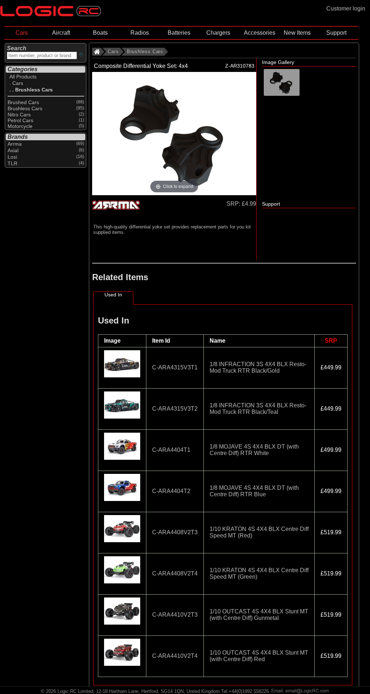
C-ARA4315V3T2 (175, 409)
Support (336, 33)
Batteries (179, 33)
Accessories (259, 33)
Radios (139, 33)
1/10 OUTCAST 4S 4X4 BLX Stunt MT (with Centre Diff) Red (259, 656)
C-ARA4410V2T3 (175, 615)
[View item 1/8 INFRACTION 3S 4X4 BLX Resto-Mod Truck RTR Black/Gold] (122, 379)
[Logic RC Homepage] (50, 14)
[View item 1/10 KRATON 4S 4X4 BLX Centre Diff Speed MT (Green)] (122, 585)
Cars (22, 33)
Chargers (218, 33)
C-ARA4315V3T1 (175, 367)
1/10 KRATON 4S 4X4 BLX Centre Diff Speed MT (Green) (259, 573)
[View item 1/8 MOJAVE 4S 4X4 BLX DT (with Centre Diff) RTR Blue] (122, 502)
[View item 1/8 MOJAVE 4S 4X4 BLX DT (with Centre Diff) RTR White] (122, 461)
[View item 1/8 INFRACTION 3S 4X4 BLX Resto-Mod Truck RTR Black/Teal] (122, 420)
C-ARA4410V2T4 (175, 656)
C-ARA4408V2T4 (175, 573)
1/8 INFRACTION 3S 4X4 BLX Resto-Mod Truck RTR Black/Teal (258, 408)
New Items (297, 33)
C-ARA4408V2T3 (175, 532)
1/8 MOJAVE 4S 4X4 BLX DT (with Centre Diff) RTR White (254, 450)
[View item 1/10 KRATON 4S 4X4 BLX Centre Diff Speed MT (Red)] (122, 543)
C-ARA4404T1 (171, 450)
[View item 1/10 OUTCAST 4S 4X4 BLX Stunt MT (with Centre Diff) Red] (122, 667)
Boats (100, 33)
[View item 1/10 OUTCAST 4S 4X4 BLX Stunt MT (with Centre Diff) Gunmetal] (122, 626)
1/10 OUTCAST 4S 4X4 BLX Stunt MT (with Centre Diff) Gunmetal (259, 614)
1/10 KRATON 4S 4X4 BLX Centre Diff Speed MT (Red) (259, 532)
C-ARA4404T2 (171, 491)
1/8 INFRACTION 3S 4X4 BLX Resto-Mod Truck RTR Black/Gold (258, 367)
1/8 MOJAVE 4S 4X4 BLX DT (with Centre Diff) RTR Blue (254, 491)
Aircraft (61, 33)
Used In (113, 294)
